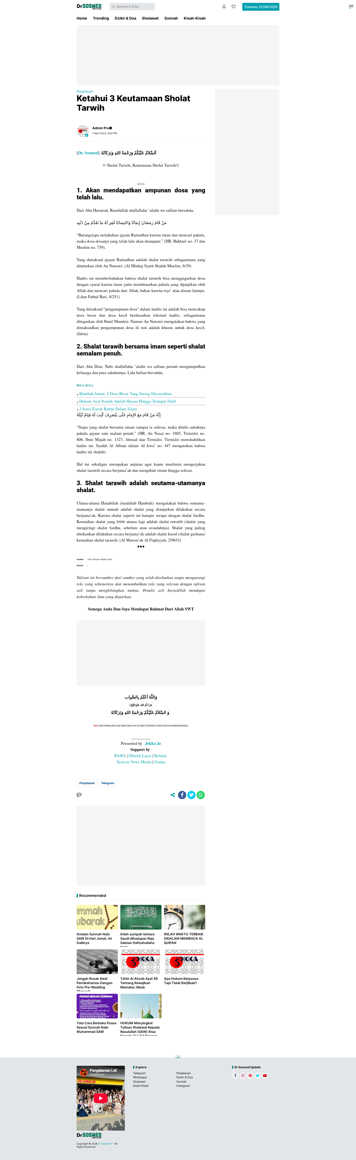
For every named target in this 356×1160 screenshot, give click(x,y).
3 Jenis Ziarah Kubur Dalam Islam (108, 408)
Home (82, 18)
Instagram (183, 1085)
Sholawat (150, 18)
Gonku (159, 762)
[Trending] (233, 6)
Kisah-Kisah (195, 18)
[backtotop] (178, 1058)
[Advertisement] (178, 55)
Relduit (160, 755)
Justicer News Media (134, 762)
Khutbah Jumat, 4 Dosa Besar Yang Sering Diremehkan (125, 393)
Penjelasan (85, 91)
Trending (101, 18)
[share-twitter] (191, 795)
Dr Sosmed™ (105, 1143)
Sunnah (171, 18)
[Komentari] (79, 795)
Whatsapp (140, 1077)
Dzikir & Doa (125, 18)
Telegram (107, 783)
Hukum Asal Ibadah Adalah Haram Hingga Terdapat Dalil (127, 401)
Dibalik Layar (140, 755)
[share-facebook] (182, 795)
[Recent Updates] (224, 6)
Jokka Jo (153, 743)
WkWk (120, 755)
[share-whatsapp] (201, 795)
